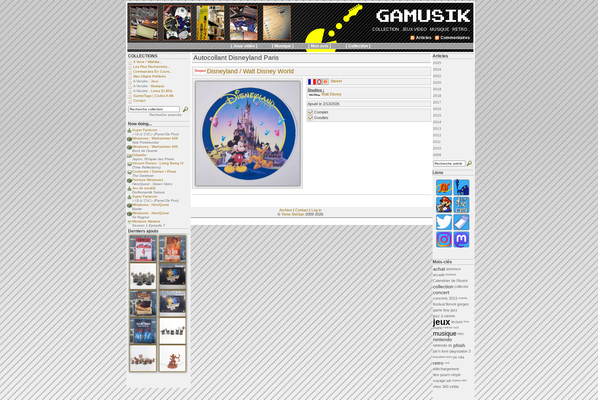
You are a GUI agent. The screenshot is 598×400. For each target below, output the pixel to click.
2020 (437, 82)
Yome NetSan (292, 214)
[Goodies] (325, 83)
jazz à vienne (444, 316)
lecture (457, 322)
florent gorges (457, 304)
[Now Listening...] (129, 165)
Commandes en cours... (152, 71)
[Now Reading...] (129, 157)
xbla (464, 380)
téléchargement (446, 369)
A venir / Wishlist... (147, 62)
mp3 (456, 327)
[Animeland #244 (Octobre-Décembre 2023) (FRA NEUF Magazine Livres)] (143, 261)
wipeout (456, 380)
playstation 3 (460, 351)
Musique (157, 86)
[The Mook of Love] (444, 212)
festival (439, 304)
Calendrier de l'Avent (450, 281)
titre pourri (441, 375)
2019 (437, 89)
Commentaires (455, 37)
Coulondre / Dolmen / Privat (154, 171)
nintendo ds (442, 345)
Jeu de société (144, 188)
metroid (447, 327)
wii (448, 381)
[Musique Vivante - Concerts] (461, 229)
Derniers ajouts (143, 231)
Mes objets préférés (149, 76)
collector (461, 286)
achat (439, 269)
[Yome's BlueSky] (444, 229)
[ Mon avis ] (319, 46)
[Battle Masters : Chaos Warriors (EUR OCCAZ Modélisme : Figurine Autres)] (143, 288)
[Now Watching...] (129, 224)
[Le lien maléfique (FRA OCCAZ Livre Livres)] (172, 261)
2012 (437, 135)
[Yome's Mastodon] (461, 247)
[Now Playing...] (129, 132)
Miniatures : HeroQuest (150, 205)
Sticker (336, 81)
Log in (316, 210)
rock (447, 362)
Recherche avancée (166, 115)
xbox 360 (440, 386)
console (462, 298)
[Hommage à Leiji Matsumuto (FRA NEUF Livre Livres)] (143, 343)
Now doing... (140, 123)
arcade (439, 275)
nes (460, 333)
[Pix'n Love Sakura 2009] (461, 212)
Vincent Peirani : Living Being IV (158, 163)
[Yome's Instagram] (444, 247)
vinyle (456, 375)
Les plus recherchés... (151, 67)
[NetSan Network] (444, 195)
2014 (437, 122)
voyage (439, 381)
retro (438, 363)
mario (437, 328)
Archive (285, 210)
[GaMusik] (423, 18)
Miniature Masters (146, 221)
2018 (437, 96)
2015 (437, 115)
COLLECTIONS (142, 56)
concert (441, 292)
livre (466, 321)
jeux (441, 322)
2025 (437, 63)
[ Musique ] (282, 46)
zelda (454, 386)
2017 (437, 102)
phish (459, 345)
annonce (453, 269)
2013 (437, 128)
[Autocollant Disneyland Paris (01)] (248, 184)
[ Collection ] (358, 46)
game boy (441, 310)
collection (443, 286)
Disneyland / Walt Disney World (250, 71)
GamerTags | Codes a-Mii (153, 96)
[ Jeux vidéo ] (244, 46)
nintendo (442, 339)
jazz (454, 310)
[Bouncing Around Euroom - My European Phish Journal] (461, 195)
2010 (437, 148)
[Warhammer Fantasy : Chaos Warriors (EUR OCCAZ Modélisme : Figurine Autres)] (172, 343)
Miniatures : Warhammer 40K (155, 138)
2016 (437, 109)
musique (444, 333)
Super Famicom (144, 130)
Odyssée (139, 155)
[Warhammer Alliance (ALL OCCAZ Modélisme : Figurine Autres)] (172, 288)
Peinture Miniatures (147, 180)
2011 (437, 142)
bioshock (451, 274)
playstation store (442, 356)
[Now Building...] (129, 141)
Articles (440, 56)
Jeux (154, 81)
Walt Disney (331, 94)
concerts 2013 (445, 298)
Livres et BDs (161, 91)
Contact (301, 210)
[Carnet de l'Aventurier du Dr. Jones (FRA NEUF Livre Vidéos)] (143, 315)
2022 (437, 76)
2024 (437, 69)
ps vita (458, 357)
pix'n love (440, 351)
